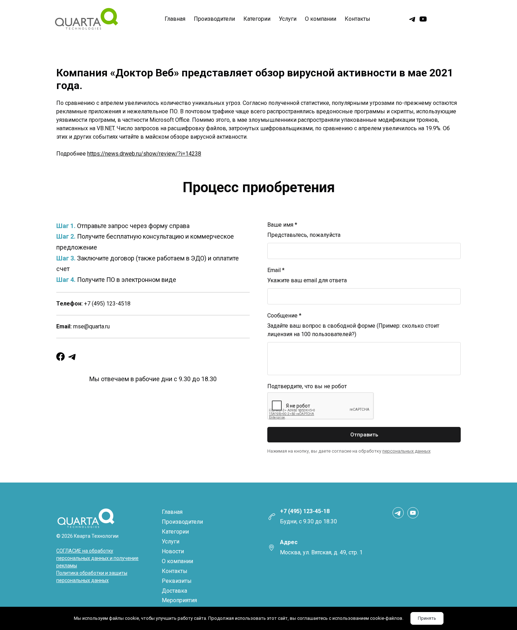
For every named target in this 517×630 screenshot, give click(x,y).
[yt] (423, 19)
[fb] (60, 356)
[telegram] (412, 19)
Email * (276, 270)
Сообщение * (284, 315)
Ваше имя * (282, 224)
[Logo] (86, 19)
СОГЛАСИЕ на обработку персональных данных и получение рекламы (97, 558)
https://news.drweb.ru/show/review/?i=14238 (144, 153)
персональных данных (406, 451)
